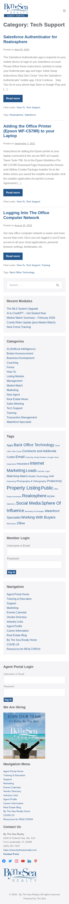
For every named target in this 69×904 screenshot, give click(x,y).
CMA (13, 451)
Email (20, 457)
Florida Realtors (40, 457)
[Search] (58, 285)
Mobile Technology (38, 476)
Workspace (11, 524)
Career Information (18, 630)
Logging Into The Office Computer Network (26, 215)
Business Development (20, 358)
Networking (11, 481)
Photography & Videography (31, 481)
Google (50, 457)
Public (47, 488)
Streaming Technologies (34, 511)
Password (13, 558)
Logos (47, 471)
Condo (18, 451)
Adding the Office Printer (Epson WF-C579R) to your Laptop (28, 131)
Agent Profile (14, 626)
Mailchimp (13, 476)
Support (11, 603)
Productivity (54, 481)
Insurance (23, 463)
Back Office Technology (22, 272)
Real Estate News (17, 399)
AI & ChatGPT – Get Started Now (26, 313)
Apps (10, 445)
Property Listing (23, 488)
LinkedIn (40, 471)
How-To (21, 107)
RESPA (51, 496)
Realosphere (16, 114)
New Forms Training (19, 327)
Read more (14, 99)
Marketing (12, 390)
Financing (29, 457)
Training (46, 265)
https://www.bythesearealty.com (20, 850)
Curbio (11, 457)
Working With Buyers (38, 517)
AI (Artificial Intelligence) (21, 349)
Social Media (28, 503)
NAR (51, 476)
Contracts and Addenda (39, 451)
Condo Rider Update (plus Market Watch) (31, 322)
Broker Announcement (20, 353)
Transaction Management (22, 417)
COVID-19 (13, 644)
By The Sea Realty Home (22, 640)
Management (14, 380)
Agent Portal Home (18, 594)
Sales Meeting (15, 403)
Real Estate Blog (17, 635)
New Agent (13, 394)
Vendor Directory (17, 617)
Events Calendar (17, 612)
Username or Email (18, 545)
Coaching (12, 362)
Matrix (24, 476)
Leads (31, 470)
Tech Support (33, 107)
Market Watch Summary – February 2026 (31, 317)
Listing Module (15, 376)
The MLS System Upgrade (22, 308)
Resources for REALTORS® (24, 649)
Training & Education (19, 598)
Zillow (21, 523)
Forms (10, 367)
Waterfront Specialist (19, 422)
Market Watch (15, 385)
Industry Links (15, 621)
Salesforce (30, 114)
